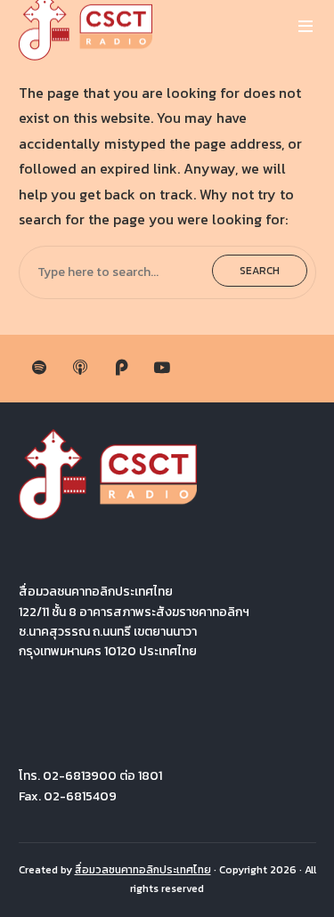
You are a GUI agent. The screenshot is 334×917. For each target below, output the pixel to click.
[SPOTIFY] (39, 369)
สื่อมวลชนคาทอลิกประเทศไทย (143, 870)
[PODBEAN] (121, 369)
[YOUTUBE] (162, 369)
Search (260, 271)
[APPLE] (80, 369)
